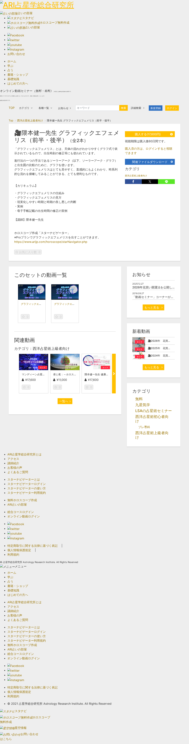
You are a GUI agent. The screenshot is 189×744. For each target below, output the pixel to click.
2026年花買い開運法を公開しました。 (158, 287)
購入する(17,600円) (148, 134)
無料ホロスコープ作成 (22, 500)
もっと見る (152, 307)
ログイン (172, 108)
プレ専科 (144, 427)
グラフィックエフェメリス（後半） (74, 303)
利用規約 (13, 554)
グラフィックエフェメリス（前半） (41, 303)
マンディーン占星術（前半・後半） (42, 374)
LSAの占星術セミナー (153, 411)
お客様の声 (14, 467)
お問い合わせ (16, 54)
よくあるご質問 (17, 472)
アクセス (13, 459)
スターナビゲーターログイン (26, 484)
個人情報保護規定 (19, 550)
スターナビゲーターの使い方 (26, 488)
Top (11, 120)
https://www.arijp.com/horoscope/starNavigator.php (50, 242)
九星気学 (142, 405)
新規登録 (155, 108)
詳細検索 (136, 107)
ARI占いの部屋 (17, 504)
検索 (123, 107)
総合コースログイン (20, 512)
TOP (12, 108)
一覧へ (63, 401)
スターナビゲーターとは (23, 479)
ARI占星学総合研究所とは (24, 454)
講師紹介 (13, 463)
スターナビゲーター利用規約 (26, 493)
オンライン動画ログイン (23, 516)
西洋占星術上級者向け (30, 120)
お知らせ (63, 108)
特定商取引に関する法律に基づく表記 (32, 545)
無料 (139, 399)
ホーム (11, 61)
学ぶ (10, 66)
